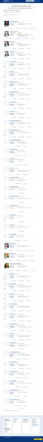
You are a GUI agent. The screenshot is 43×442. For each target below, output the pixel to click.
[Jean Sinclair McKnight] (6, 179)
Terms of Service (30, 437)
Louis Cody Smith (13, 380)
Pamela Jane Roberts (13, 323)
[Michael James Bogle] (6, 93)
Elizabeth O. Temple (13, 81)
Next (21, 408)
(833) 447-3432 (12, 33)
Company (26, 437)
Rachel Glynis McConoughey (15, 139)
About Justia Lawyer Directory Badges (34, 421)
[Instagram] (9, 437)
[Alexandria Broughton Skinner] (6, 265)
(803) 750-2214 (12, 354)
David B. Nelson (13, 342)
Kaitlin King (12, 41)
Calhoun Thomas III (13, 371)
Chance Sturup (12, 243)
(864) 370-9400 (12, 151)
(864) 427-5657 (12, 236)
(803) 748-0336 (12, 373)
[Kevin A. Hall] (6, 315)
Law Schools (16, 2)
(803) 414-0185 (12, 265)
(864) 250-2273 (12, 170)
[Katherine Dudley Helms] (6, 401)
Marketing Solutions (27, 2)
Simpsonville (5, 425)
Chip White (12, 71)
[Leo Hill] (6, 169)
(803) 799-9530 (12, 245)
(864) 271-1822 (12, 23)
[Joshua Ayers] (6, 275)
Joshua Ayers (12, 273)
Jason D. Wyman (13, 61)
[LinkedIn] (6, 437)
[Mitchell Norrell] (6, 255)
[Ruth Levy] (6, 335)
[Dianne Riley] (6, 160)
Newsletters (23, 2)
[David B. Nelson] (6, 344)
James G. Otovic (13, 101)
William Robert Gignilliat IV (15, 120)
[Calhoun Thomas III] (6, 373)
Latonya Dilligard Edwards (15, 351)
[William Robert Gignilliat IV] (6, 122)
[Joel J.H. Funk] (6, 53)
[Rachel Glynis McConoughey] (6, 141)
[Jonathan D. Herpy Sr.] (6, 33)
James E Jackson (13, 214)
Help (27, 437)
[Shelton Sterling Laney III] (6, 131)
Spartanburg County (6, 432)
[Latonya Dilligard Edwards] (6, 353)
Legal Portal (23, 437)
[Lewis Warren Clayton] (6, 198)
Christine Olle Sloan (13, 205)
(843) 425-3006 (12, 142)
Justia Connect (20, 437)
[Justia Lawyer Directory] (6, 0)
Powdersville (5, 424)
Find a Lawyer (4, 2)
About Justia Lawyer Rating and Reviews (35, 425)
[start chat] (41, 439)
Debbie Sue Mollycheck (14, 389)
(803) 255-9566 (12, 326)
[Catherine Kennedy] (6, 363)
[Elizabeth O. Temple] (6, 83)
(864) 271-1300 (12, 104)
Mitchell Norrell (13, 253)
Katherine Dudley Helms (14, 399)
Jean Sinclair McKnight (14, 177)
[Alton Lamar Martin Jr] (6, 23)
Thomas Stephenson (13, 149)
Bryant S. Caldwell (13, 303)
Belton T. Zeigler (13, 283)
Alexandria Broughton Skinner (15, 263)
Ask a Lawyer (8, 2)
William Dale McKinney (14, 186)
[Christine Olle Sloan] (6, 207)
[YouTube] (7, 437)
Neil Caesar (12, 224)
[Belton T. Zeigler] (6, 285)
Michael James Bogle (13, 91)
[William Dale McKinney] (6, 188)
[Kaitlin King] (6, 43)
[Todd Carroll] (6, 295)
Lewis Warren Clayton (14, 196)
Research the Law (13, 2)
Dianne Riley (12, 158)
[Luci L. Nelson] (6, 113)
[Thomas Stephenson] (6, 151)
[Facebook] (8, 437)
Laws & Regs (20, 2)
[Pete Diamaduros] (6, 236)
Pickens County (6, 431)
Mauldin (5, 423)
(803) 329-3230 (12, 392)
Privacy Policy (33, 437)
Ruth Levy (12, 333)
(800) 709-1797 (12, 255)
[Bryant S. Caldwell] (6, 305)
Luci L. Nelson (12, 111)
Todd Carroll (12, 293)
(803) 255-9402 (12, 364)
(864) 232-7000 (12, 122)
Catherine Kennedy (13, 361)
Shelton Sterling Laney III (14, 129)
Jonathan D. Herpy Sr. (14, 31)
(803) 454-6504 (12, 316)
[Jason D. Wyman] (6, 63)
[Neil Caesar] (6, 226)
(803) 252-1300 (12, 401)
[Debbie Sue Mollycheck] (6, 391)
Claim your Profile (34, 423)
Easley (5, 426)
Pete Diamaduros (13, 234)
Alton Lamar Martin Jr (14, 21)
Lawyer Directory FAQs (34, 422)
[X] (11, 437)
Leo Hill (11, 167)
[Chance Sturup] (6, 245)
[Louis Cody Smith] (6, 382)
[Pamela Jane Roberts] (6, 325)
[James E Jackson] (6, 216)
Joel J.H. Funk (12, 51)
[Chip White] (6, 73)
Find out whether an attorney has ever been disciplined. (25, 422)
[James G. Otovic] (6, 103)
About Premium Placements (35, 424)
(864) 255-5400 (12, 132)
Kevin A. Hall (12, 313)
